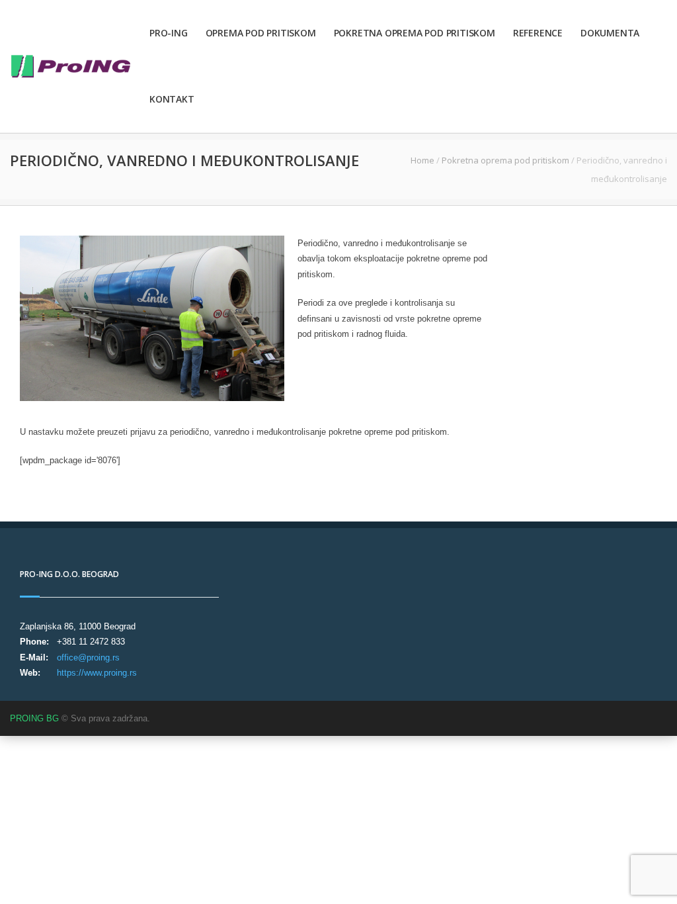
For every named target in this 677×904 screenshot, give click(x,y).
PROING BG (34, 718)
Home (422, 160)
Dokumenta (609, 32)
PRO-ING (168, 32)
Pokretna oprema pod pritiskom (414, 32)
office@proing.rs (88, 657)
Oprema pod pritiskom (261, 32)
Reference (538, 32)
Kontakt (171, 99)
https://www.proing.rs (97, 673)
